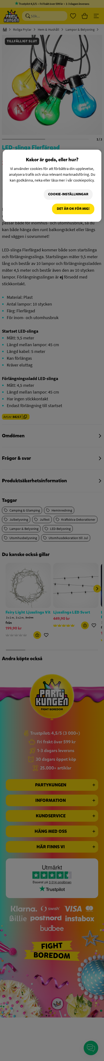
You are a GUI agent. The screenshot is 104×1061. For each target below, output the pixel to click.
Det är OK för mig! (73, 208)
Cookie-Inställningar (68, 194)
